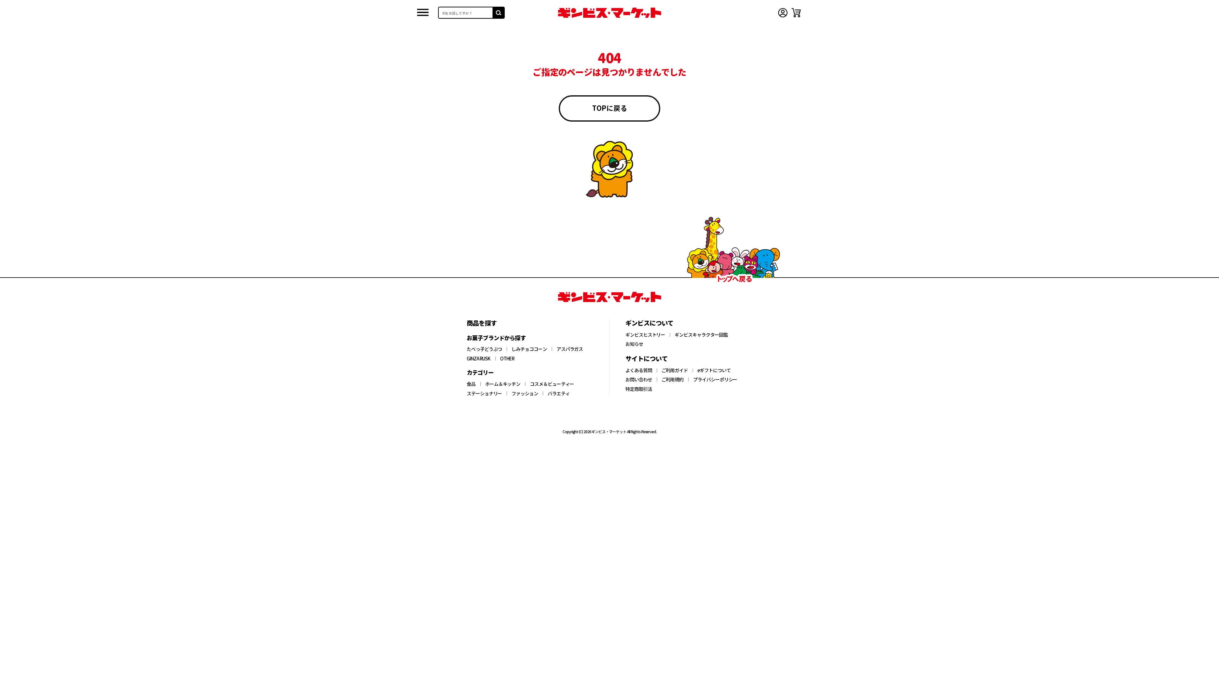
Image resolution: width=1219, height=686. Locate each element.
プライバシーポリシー (715, 379)
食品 (471, 384)
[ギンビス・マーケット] (609, 13)
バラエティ (559, 393)
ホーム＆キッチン (502, 384)
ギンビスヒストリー (645, 335)
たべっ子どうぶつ (484, 349)
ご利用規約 (673, 379)
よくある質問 (638, 370)
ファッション (524, 393)
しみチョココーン (529, 349)
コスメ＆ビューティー (552, 384)
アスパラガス (569, 349)
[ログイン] (783, 12)
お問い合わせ (638, 379)
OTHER (507, 358)
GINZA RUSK (478, 358)
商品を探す (482, 323)
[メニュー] (423, 13)
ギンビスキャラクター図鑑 (701, 335)
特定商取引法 (638, 389)
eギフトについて (713, 370)
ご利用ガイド (675, 370)
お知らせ (634, 344)
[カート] (796, 12)
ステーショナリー (484, 393)
